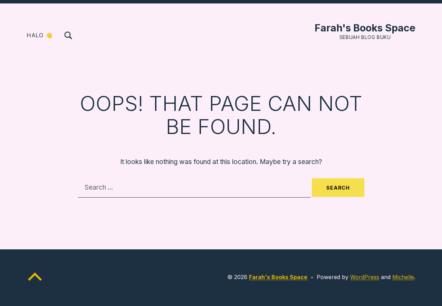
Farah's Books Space (365, 28)
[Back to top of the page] (35, 282)
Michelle (403, 277)
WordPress (364, 277)
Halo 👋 (40, 35)
